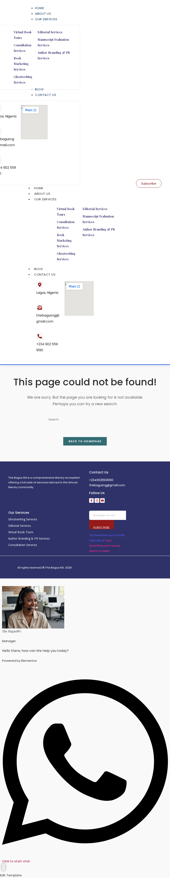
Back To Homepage (85, 441)
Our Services (45, 199)
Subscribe (101, 527)
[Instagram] (97, 500)
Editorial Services (19, 526)
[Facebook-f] (91, 500)
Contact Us (44, 274)
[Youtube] (102, 500)
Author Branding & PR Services (29, 538)
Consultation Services (22, 545)
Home (38, 188)
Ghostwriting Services (22, 519)
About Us (42, 193)
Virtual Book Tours (20, 532)
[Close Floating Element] (3, 584)
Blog (38, 269)
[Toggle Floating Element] (3, 867)
